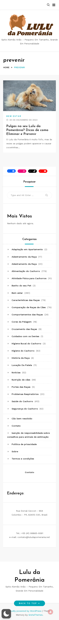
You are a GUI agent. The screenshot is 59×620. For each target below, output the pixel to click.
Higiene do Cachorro (23, 350)
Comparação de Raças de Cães (29, 307)
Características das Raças (26, 300)
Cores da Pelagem (22, 321)
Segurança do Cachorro (25, 408)
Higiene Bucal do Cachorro (26, 343)
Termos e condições (23, 458)
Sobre (15, 451)
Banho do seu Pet (21, 285)
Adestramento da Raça (24, 256)
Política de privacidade (24, 444)
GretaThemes (35, 615)
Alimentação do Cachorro (26, 271)
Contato (16, 426)
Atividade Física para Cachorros (29, 278)
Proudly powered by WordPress (25, 611)
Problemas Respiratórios (25, 394)
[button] (48, 5)
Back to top (28, 603)
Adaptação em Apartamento (27, 249)
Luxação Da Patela (22, 365)
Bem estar (13, 116)
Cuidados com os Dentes (25, 336)
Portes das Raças (21, 387)
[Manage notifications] (50, 611)
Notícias (16, 372)
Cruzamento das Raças (24, 329)
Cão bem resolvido (22, 418)
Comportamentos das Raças (27, 314)
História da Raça (21, 358)
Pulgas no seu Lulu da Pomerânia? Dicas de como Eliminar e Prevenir (27, 130)
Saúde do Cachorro (22, 401)
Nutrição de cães (21, 379)
